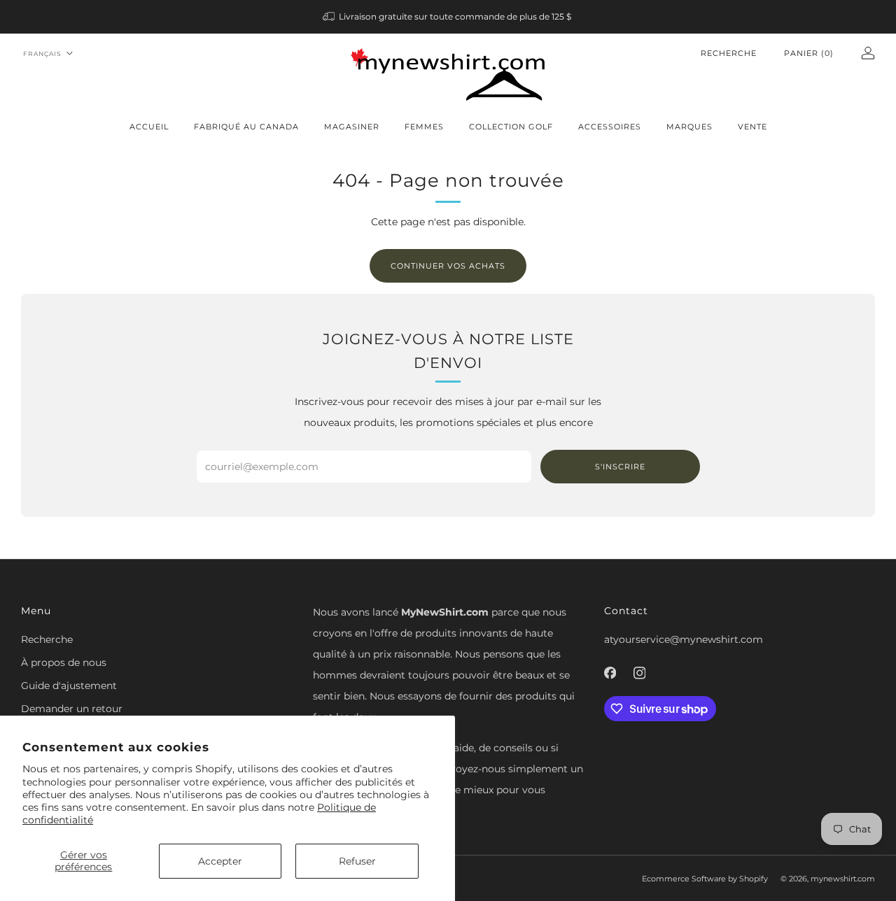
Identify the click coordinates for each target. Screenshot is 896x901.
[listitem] (448, 17)
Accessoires (609, 127)
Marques (689, 127)
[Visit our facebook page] (610, 673)
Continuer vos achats (448, 266)
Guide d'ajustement (69, 685)
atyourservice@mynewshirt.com (683, 639)
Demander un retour (71, 708)
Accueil (149, 127)
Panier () (809, 53)
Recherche (729, 53)
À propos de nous (63, 662)
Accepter (220, 861)
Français (42, 53)
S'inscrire (620, 466)
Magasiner (351, 127)
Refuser (357, 861)
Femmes (424, 127)
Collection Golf (511, 127)
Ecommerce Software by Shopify (705, 879)
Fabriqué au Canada (246, 127)
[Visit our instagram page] (639, 673)
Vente (752, 127)
